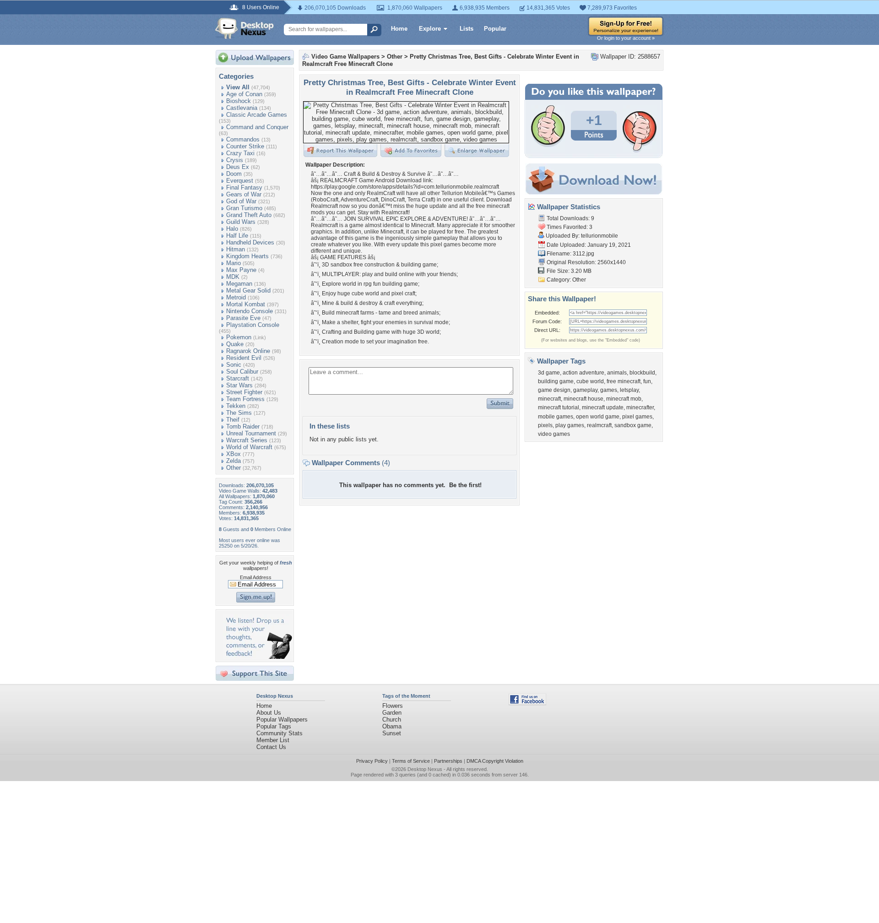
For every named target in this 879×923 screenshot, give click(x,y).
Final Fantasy (244, 187)
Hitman (235, 249)
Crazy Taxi (240, 153)
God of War (241, 201)
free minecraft (623, 381)
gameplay (585, 390)
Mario (233, 263)
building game (556, 381)
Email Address (255, 577)
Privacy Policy (372, 761)
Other (233, 467)
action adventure (583, 372)
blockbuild (642, 372)
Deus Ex (237, 166)
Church (391, 719)
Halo (232, 228)
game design (554, 390)
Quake (235, 344)
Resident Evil (243, 357)
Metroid (236, 297)
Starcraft (237, 378)
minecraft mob (623, 399)
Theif (232, 419)
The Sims (239, 412)
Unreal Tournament (251, 433)
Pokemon (238, 337)
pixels (545, 425)
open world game (597, 416)
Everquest (239, 180)
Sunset (391, 733)
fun (647, 381)
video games (554, 434)
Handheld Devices (250, 242)
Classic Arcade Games (256, 114)
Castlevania (241, 107)
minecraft (549, 399)
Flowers (392, 705)
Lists (466, 28)
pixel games (637, 416)
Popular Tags (273, 726)
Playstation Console (252, 324)
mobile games (555, 416)
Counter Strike (245, 146)
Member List (272, 740)
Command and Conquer (257, 127)
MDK (232, 276)
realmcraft (599, 425)
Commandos (243, 139)
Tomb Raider (243, 426)
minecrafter (640, 407)
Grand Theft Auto (248, 215)
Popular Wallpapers (282, 719)
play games (569, 425)
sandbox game (632, 425)
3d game (549, 372)
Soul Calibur (242, 371)
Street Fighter (244, 392)
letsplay (629, 390)
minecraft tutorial (558, 407)
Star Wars (239, 385)
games (608, 390)
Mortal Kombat (245, 304)
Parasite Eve (243, 318)
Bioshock (238, 101)
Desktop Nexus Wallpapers (244, 28)
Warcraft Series (246, 440)
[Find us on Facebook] (527, 703)
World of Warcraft (249, 447)
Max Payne (241, 269)
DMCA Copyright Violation (495, 761)
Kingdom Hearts (247, 256)
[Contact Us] (257, 656)
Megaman (239, 283)
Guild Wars (240, 221)
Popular (495, 28)
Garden (392, 712)
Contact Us (271, 747)
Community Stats (279, 733)
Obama (392, 726)
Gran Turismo (244, 208)
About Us (268, 712)
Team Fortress (245, 399)
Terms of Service (411, 761)
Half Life (237, 235)
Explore (430, 28)
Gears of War (243, 194)
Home (399, 28)
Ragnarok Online (248, 350)
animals (617, 372)
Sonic (233, 364)
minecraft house (583, 399)
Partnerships (448, 761)
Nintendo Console (249, 311)
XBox (233, 454)
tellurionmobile (599, 236)
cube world (590, 381)
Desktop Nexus (424, 769)
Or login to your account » (626, 38)
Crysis (234, 160)
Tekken (235, 405)
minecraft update (603, 407)
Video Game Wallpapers (345, 56)
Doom (234, 173)
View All (238, 87)
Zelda (233, 460)
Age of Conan (244, 94)
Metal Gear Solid (248, 290)
